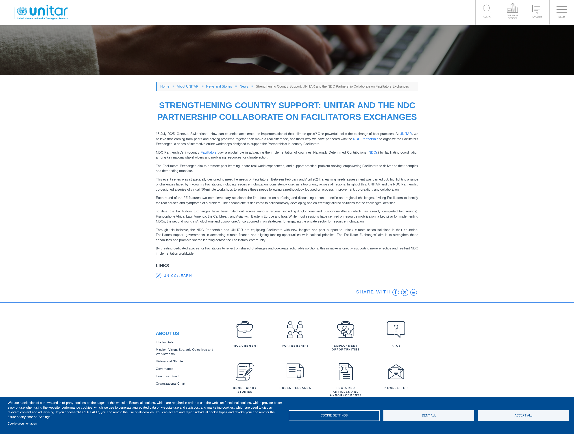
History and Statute (169, 361)
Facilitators (209, 152)
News (244, 86)
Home (164, 86)
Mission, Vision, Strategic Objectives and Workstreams (184, 352)
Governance (164, 368)
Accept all (523, 415)
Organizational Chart (170, 383)
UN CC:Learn (178, 276)
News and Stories (219, 86)
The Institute (165, 342)
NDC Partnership (365, 139)
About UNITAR (187, 86)
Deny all (429, 415)
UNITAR (406, 134)
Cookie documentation (22, 423)
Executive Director (169, 376)
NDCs (373, 152)
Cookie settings (334, 415)
